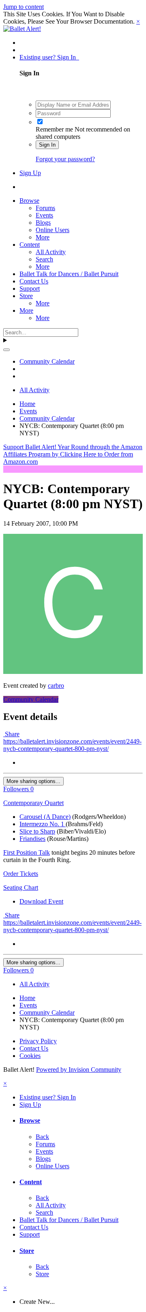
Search (44, 259)
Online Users (52, 229)
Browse (29, 200)
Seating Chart (20, 887)
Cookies (30, 1055)
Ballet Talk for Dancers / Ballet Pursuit (68, 273)
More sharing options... (33, 781)
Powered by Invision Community (78, 1069)
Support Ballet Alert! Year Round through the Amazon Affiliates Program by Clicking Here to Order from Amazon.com (72, 454)
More (42, 237)
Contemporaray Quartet (33, 802)
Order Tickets (20, 873)
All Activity (51, 251)
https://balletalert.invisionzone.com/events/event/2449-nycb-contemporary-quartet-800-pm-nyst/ (72, 745)
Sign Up (30, 172)
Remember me (54, 129)
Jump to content (23, 6)
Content (29, 244)
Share (11, 734)
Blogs (43, 222)
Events (44, 215)
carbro (56, 685)
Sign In (47, 145)
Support (29, 288)
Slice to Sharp (37, 831)
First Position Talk (26, 852)
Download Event (41, 901)
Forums (45, 207)
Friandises (32, 838)
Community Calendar (30, 699)
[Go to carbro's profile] (73, 671)
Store (26, 295)
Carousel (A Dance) (45, 816)
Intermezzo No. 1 (42, 824)
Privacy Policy (38, 1041)
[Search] (6, 350)
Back (42, 1136)
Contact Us (33, 281)
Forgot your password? (65, 159)
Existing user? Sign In (49, 57)
